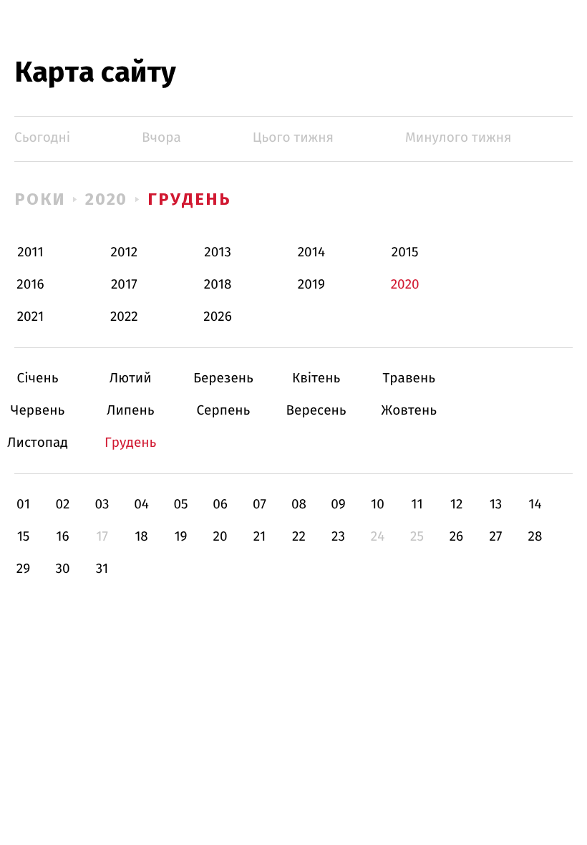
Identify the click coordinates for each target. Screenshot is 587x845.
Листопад (37, 443)
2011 (30, 252)
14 (534, 504)
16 (62, 536)
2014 (311, 252)
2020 (106, 199)
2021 (30, 317)
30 (62, 569)
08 (298, 504)
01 (23, 504)
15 (23, 536)
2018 (218, 284)
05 (180, 504)
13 (496, 504)
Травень (409, 378)
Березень (223, 378)
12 (456, 504)
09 (338, 504)
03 (101, 504)
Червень (37, 410)
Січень (37, 378)
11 (416, 504)
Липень (131, 410)
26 (457, 536)
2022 (124, 317)
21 (259, 536)
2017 (124, 284)
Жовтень (409, 410)
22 (299, 536)
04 (141, 504)
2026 (217, 317)
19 (180, 536)
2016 (30, 284)
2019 (311, 284)
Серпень (223, 410)
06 (220, 504)
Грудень (189, 199)
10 (377, 504)
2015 (405, 252)
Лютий (131, 378)
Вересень (316, 410)
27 (496, 536)
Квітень (316, 378)
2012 (123, 252)
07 (259, 504)
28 (535, 536)
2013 (217, 252)
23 (338, 536)
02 (62, 504)
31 (102, 569)
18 (141, 536)
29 (23, 569)
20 (220, 536)
